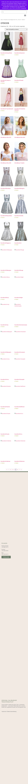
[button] (25, 15)
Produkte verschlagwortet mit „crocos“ (12, 19)
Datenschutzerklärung (11, 711)
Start (2, 19)
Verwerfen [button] (23, 8)
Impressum (4, 711)
